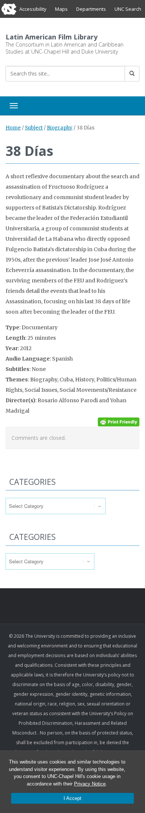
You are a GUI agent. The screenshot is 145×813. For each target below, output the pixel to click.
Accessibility (32, 9)
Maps (61, 9)
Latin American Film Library (51, 36)
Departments (91, 9)
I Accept (72, 798)
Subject (34, 128)
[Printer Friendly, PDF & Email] (118, 421)
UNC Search (128, 9)
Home (13, 128)
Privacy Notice (90, 784)
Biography (59, 128)
